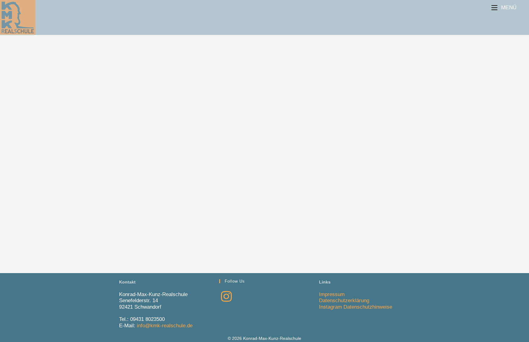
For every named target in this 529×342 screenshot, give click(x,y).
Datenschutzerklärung (344, 300)
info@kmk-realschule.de (165, 326)
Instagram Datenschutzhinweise (355, 307)
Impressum (332, 294)
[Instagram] (226, 296)
